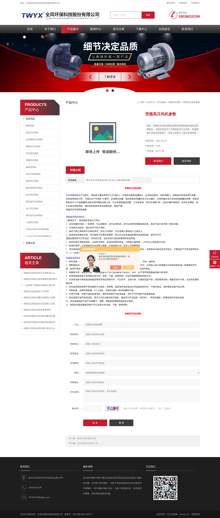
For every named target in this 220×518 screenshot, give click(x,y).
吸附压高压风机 (33, 146)
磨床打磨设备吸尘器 (86, 438)
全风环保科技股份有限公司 (47, 3)
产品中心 (151, 102)
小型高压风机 (32, 222)
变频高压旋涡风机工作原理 (36, 291)
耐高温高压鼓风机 (34, 202)
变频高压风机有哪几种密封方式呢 (39, 297)
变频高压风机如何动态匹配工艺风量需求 (41, 304)
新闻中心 (95, 29)
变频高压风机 (32, 160)
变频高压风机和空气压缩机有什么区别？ (41, 273)
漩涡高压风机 (32, 181)
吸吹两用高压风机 (34, 188)
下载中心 (141, 29)
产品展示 (73, 29)
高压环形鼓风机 (33, 174)
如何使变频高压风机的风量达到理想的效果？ (41, 316)
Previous (84, 76)
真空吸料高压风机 (34, 139)
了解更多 (110, 76)
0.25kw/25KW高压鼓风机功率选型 (41, 236)
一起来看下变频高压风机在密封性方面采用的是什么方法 (41, 285)
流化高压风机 (32, 153)
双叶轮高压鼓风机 (34, 215)
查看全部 (30, 243)
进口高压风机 (32, 208)
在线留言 (183, 3)
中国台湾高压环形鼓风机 (37, 229)
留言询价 (186, 161)
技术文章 (118, 29)
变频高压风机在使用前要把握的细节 (40, 279)
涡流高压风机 (32, 132)
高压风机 (30, 119)
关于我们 (50, 29)
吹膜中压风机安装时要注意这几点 (39, 328)
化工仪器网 (172, 514)
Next (136, 76)
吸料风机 (30, 126)
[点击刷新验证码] (112, 408)
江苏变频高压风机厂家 (87, 443)
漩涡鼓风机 (31, 167)
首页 (30, 29)
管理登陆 (195, 514)
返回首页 (171, 3)
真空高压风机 (32, 195)
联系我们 (195, 3)
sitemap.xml (184, 514)
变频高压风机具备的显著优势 (37, 310)
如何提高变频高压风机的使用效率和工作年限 (41, 322)
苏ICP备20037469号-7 (83, 514)
